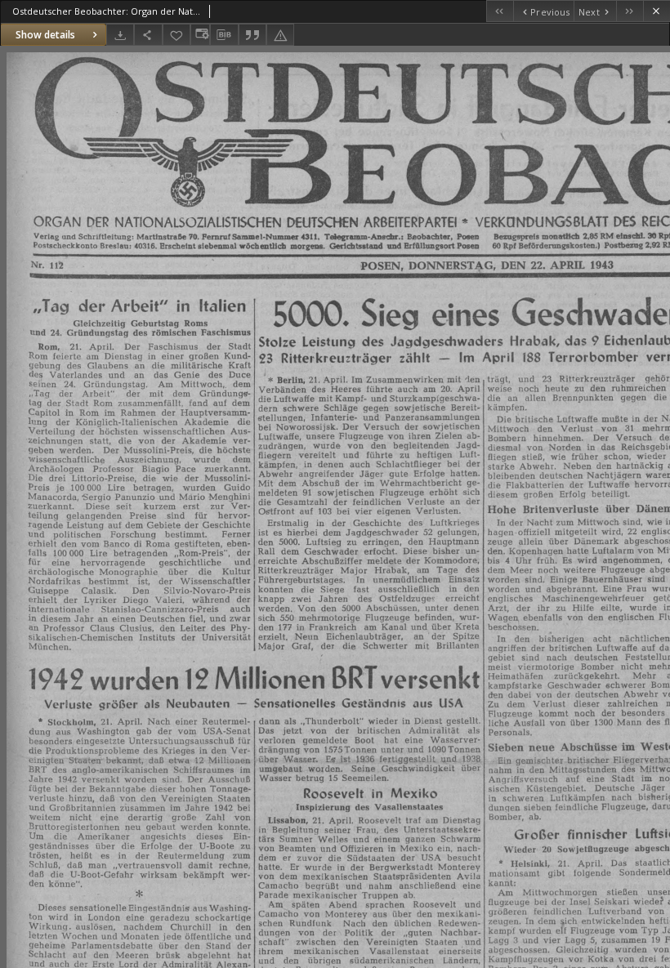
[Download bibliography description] (224, 35)
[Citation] (252, 35)
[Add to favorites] (176, 35)
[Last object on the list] (629, 11)
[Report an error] (280, 35)
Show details (45, 35)
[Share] (148, 35)
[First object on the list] (499, 11)
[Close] (656, 11)
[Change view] (200, 35)
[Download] (120, 35)
